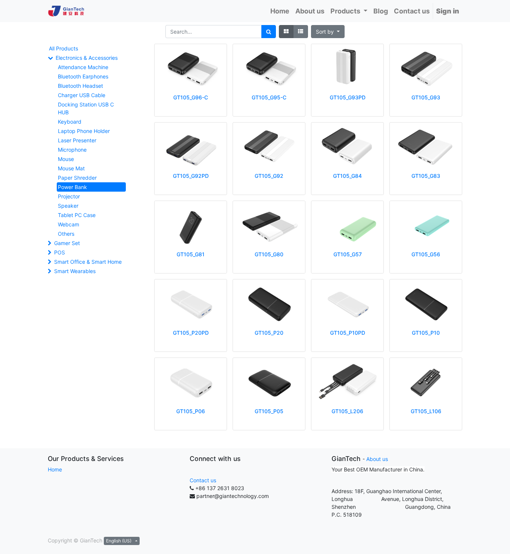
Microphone (72, 149)
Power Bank (72, 187)
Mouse (66, 159)
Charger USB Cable (81, 95)
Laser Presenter (77, 140)
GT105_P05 (269, 411)
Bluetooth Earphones (83, 76)
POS (59, 252)
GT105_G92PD (191, 176)
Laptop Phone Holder (84, 131)
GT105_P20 (269, 332)
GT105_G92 (269, 176)
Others (66, 233)
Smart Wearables (75, 271)
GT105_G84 (347, 176)
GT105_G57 (347, 254)
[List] (300, 31)
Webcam (68, 224)
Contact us (203, 480)
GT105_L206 (347, 411)
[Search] (268, 31)
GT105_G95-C (269, 97)
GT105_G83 (425, 176)
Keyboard (69, 121)
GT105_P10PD (347, 332)
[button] (328, 31)
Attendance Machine (83, 67)
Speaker (68, 205)
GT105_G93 (425, 97)
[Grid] (286, 31)
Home (55, 469)
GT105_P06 (190, 411)
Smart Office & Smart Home (88, 262)
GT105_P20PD (191, 332)
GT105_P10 (426, 332)
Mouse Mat (71, 168)
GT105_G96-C (190, 97)
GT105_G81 (191, 254)
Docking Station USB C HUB (86, 108)
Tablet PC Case (77, 215)
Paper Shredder (77, 177)
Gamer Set (67, 243)
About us (377, 459)
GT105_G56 (425, 254)
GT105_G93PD (348, 97)
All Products (63, 48)
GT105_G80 (269, 254)
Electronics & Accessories (87, 58)
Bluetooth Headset (80, 86)
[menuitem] (279, 11)
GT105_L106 (426, 411)
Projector (69, 196)
